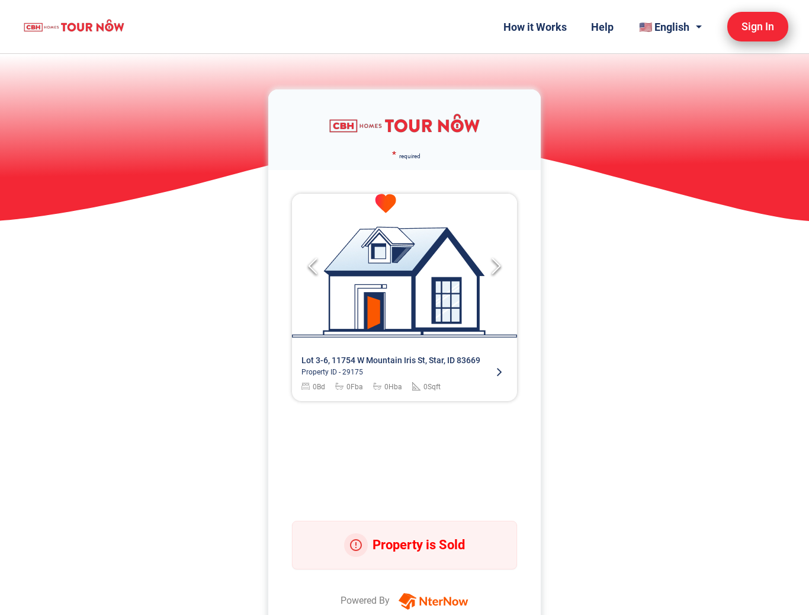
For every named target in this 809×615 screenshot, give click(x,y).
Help (602, 27)
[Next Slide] (496, 266)
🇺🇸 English (664, 27)
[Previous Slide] (312, 266)
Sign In (757, 26)
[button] (404, 266)
